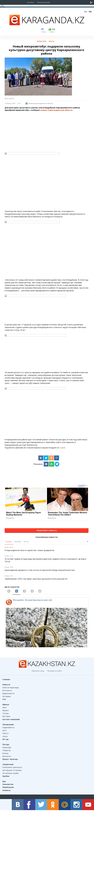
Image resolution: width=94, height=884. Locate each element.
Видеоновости (8, 693)
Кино (4, 707)
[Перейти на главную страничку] (47, 24)
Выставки (6, 716)
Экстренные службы (10, 773)
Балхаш (5, 753)
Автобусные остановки (12, 770)
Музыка (5, 710)
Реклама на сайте (54, 671)
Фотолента (7, 690)
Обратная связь (38, 671)
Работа (5, 733)
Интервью (6, 696)
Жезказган (6, 756)
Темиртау (6, 750)
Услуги (5, 736)
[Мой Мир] (56, 457)
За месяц (17, 541)
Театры (5, 713)
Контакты (30, 2)
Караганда (6, 747)
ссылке (62, 447)
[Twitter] (46, 457)
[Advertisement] (46, 130)
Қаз (85, 11)
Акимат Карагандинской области (40, 103)
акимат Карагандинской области (56, 110)
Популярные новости (47, 537)
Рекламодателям (43, 2)
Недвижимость (8, 727)
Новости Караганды (10, 687)
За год (26, 541)
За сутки (9, 541)
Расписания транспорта (12, 767)
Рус (90, 11)
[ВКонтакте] (40, 457)
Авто (4, 730)
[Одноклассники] (51, 457)
